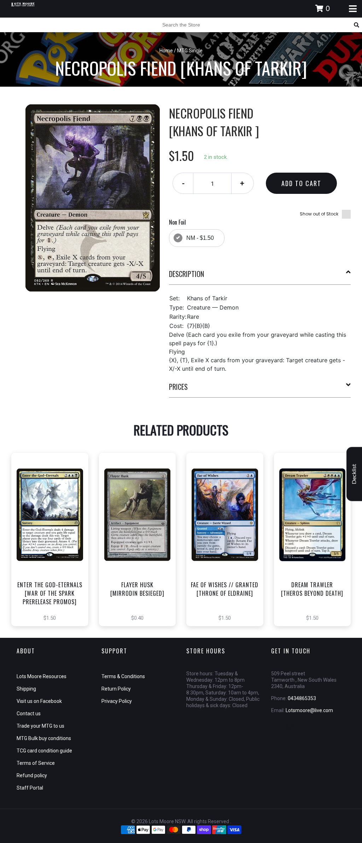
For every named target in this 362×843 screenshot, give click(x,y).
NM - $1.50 (200, 238)
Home (166, 50)
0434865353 (302, 698)
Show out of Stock (319, 214)
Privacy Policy (116, 701)
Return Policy (116, 689)
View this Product (52, 551)
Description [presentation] (186, 274)
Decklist (354, 474)
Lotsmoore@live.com (309, 710)
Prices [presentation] (178, 386)
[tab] (260, 277)
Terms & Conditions (123, 676)
